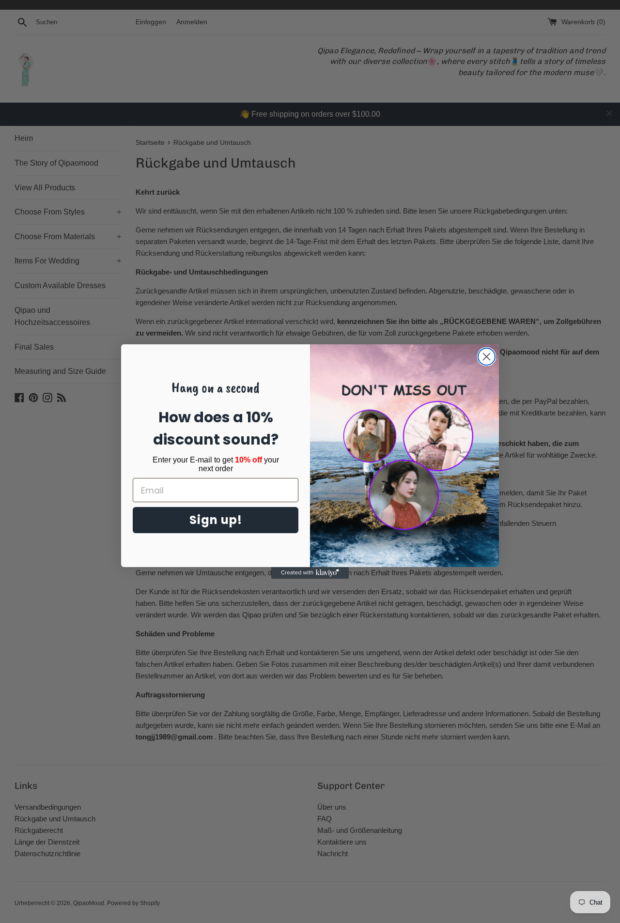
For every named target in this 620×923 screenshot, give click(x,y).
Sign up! (215, 520)
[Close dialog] (486, 356)
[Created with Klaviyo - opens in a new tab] (310, 573)
